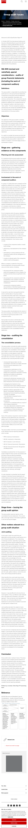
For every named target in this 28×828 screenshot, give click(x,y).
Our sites (3, 786)
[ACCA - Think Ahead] (3, 3)
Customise (14, 826)
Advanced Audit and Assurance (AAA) (12, 22)
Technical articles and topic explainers (12, 24)
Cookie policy (10, 817)
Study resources (15, 21)
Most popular (4, 793)
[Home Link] (14, 799)
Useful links (4, 789)
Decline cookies (14, 823)
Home (2, 21)
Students (8, 21)
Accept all (14, 819)
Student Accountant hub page (12, 745)
